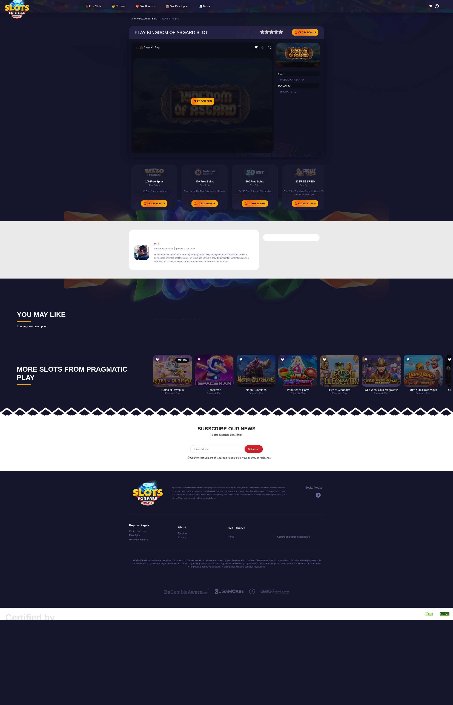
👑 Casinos (118, 6)
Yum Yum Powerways (423, 389)
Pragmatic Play (152, 47)
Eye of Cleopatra (339, 389)
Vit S (156, 244)
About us (182, 533)
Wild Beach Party (298, 389)
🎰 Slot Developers (177, 6)
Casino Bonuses (137, 531)
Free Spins (134, 535)
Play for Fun (203, 101)
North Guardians (256, 389)
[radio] (262, 32)
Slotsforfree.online (140, 18)
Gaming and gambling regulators (293, 536)
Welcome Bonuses (138, 539)
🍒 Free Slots (93, 6)
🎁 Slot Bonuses (145, 6)
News (231, 536)
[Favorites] (431, 6)
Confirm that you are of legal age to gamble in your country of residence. (230, 457)
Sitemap (182, 537)
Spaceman (214, 389)
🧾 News (204, 6)
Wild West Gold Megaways (381, 389)
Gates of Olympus (172, 389)
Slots (154, 18)
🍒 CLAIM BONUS (305, 32)
